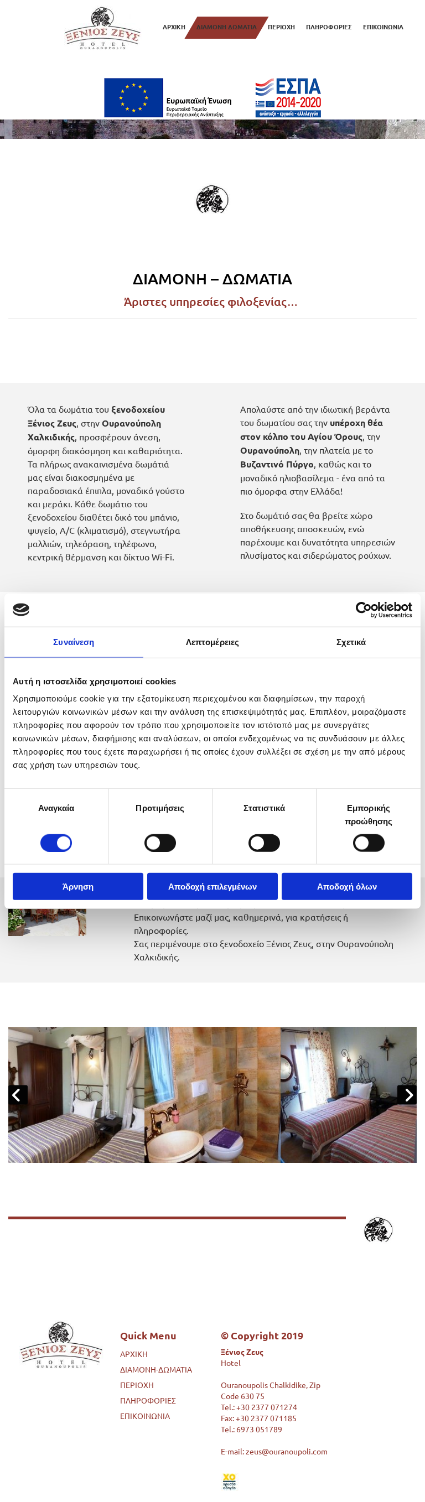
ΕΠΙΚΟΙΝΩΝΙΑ (383, 26)
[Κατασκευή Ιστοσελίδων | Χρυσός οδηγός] (280, 1482)
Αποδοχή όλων (347, 886)
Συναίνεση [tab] (73, 641)
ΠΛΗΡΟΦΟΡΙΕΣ (329, 26)
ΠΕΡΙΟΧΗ (281, 26)
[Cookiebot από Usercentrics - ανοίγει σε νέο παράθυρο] (363, 609)
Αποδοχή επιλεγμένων (212, 886)
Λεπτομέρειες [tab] (212, 641)
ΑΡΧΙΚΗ (174, 26)
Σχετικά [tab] (351, 641)
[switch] (160, 842)
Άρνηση (78, 886)
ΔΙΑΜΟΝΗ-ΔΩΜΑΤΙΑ (156, 1369)
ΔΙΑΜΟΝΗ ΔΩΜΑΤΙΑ (226, 26)
